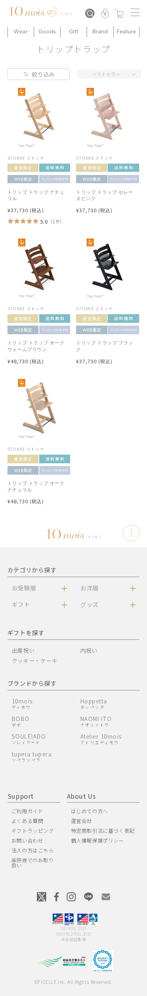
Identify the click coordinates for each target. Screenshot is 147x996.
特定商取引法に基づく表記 (103, 830)
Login (105, 14)
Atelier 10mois (101, 738)
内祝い (89, 650)
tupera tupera (32, 756)
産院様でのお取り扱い (32, 862)
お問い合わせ (27, 840)
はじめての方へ (89, 811)
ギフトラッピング (32, 830)
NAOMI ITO (96, 721)
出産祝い (23, 650)
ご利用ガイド (27, 811)
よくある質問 (27, 821)
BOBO (21, 721)
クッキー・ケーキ (35, 661)
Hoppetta (93, 703)
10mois (22, 703)
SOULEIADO (29, 738)
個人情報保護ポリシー (97, 840)
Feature (126, 31)
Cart (119, 14)
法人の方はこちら (32, 850)
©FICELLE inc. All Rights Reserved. (73, 981)
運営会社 (81, 821)
